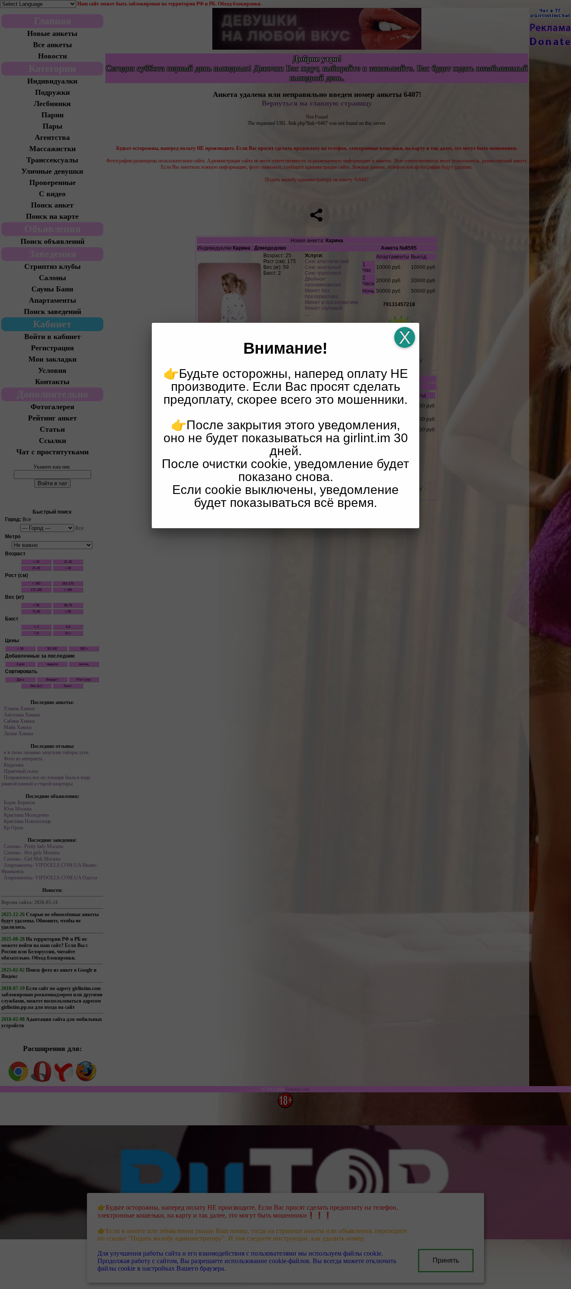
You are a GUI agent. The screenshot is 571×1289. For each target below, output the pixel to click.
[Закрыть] (404, 337)
